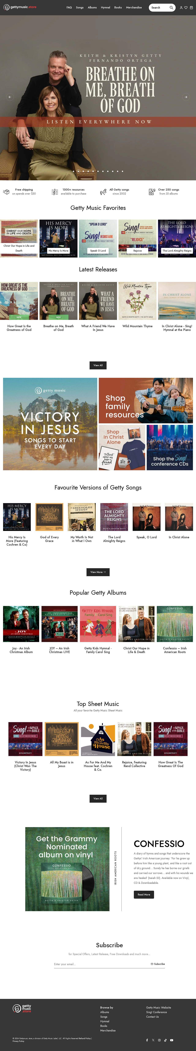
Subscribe (159, 964)
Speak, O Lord (114, 537)
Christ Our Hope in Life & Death (98, 650)
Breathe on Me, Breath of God (58, 328)
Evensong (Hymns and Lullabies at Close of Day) (175, 652)
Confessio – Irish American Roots (136, 650)
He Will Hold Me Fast (137, 250)
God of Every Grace (17, 539)
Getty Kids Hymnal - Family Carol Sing (59, 650)
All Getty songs (119, 189)
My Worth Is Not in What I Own (49, 539)
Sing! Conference (156, 1012)
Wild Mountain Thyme (138, 326)
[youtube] (172, 1040)
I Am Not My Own (177, 250)
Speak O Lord (19, 250)
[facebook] (147, 1040)
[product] (19, 301)
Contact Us (152, 1017)
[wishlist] (186, 7)
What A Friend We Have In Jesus (98, 328)
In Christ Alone (146, 537)
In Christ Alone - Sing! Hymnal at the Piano (177, 328)
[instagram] (159, 1040)
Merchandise (134, 7)
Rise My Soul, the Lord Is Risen (171, 764)
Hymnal (105, 7)
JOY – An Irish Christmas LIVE (21, 650)
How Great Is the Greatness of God (19, 328)
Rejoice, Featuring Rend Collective (98, 764)
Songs (80, 7)
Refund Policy (85, 1038)
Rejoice (59, 250)
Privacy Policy (18, 1041)
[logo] (20, 7)
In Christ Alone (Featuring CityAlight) (179, 541)
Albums (92, 7)
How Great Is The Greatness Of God (134, 764)
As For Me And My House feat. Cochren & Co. (61, 766)
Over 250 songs (168, 189)
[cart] (191, 7)
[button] (186, 97)
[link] (19, 239)
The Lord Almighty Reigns (98, 250)
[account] (181, 7)
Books (118, 7)
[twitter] (153, 1039)
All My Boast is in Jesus (25, 764)
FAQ (69, 7)
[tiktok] (165, 1040)
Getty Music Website (158, 1008)
